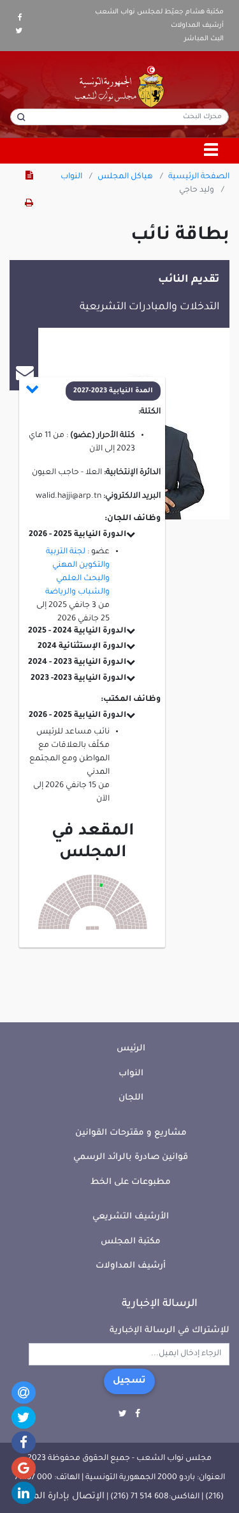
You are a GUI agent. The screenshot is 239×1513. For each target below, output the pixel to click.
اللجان (131, 1098)
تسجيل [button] (129, 1381)
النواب (71, 177)
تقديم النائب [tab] (188, 280)
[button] (93, 391)
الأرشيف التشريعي (130, 1217)
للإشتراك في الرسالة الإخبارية (169, 1330)
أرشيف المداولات (197, 25)
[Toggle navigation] (211, 150)
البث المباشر (204, 39)
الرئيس (131, 1049)
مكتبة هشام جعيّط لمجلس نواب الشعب (159, 12)
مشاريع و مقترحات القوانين (131, 1133)
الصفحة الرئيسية (198, 177)
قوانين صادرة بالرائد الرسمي (130, 1157)
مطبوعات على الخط (131, 1182)
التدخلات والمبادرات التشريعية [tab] (149, 307)
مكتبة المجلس (131, 1242)
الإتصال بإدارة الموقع (60, 1497)
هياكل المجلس (125, 177)
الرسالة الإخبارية (160, 1304)
